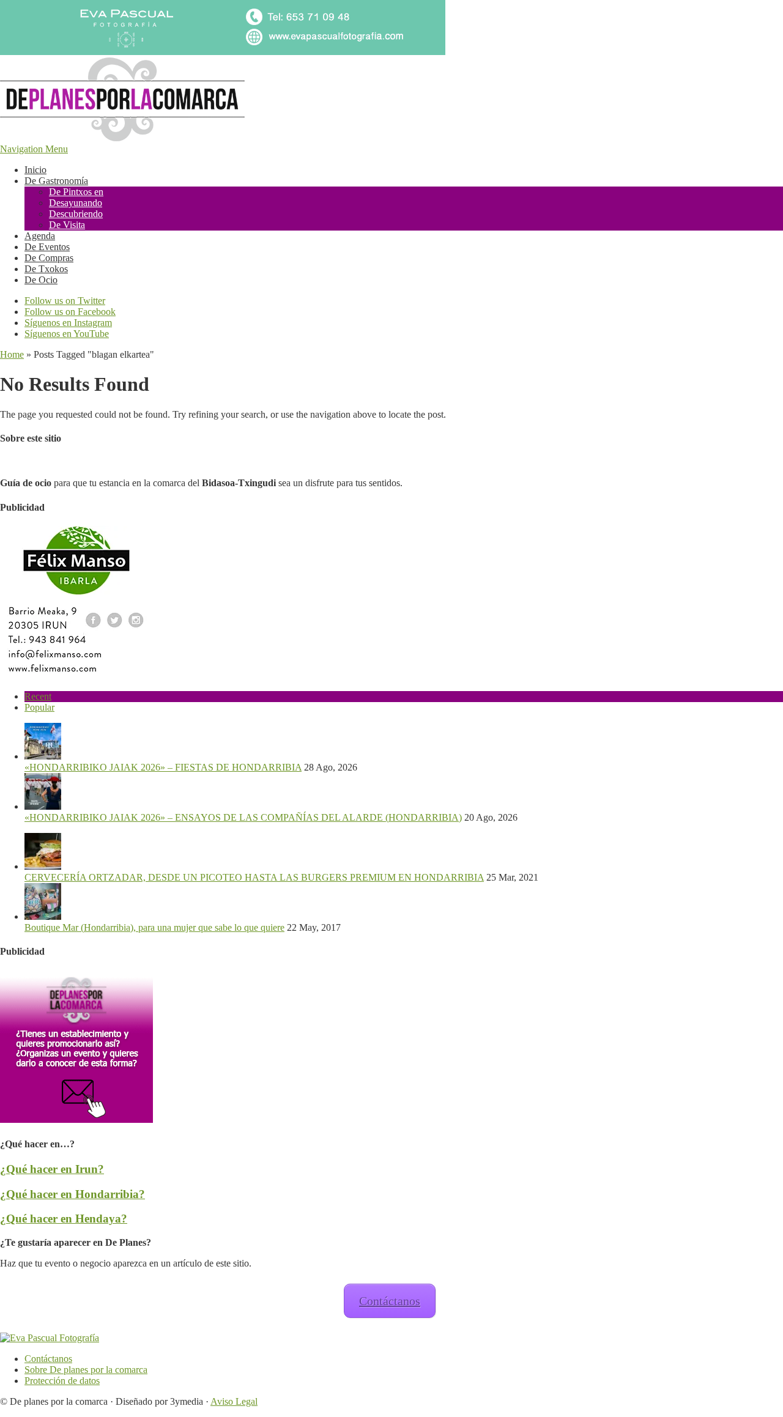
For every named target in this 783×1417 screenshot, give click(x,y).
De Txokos (46, 269)
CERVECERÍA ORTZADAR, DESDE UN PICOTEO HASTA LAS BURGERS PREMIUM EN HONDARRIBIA (254, 877)
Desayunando (75, 203)
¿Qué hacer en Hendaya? (63, 1218)
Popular (39, 707)
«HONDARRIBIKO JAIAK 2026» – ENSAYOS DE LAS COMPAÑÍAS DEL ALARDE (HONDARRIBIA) (243, 817)
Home (12, 354)
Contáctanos (389, 1301)
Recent (37, 696)
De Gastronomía (56, 181)
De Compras (48, 258)
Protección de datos (62, 1380)
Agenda (39, 236)
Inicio (35, 170)
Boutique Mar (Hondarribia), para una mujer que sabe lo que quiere (154, 927)
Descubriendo (76, 214)
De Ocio (41, 280)
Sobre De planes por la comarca (85, 1369)
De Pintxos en (76, 192)
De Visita (67, 225)
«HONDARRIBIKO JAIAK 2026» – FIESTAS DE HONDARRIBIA (163, 767)
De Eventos (47, 247)
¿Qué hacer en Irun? (52, 1169)
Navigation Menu (34, 149)
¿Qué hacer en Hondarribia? (72, 1194)
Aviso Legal (234, 1401)
